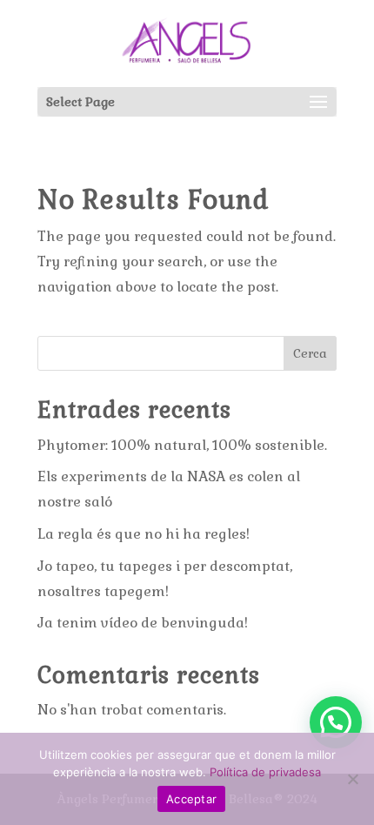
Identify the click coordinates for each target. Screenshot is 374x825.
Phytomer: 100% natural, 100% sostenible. (182, 445)
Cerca (310, 353)
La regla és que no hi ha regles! (143, 534)
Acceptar (191, 799)
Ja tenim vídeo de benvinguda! (142, 623)
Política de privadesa (265, 772)
